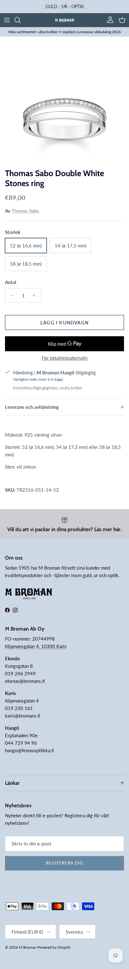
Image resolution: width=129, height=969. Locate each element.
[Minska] (10, 295)
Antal (10, 282)
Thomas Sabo (25, 211)
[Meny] (7, 20)
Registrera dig (64, 862)
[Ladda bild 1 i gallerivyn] (64, 101)
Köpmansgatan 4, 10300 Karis (36, 646)
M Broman (27, 947)
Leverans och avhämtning (32, 407)
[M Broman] (64, 20)
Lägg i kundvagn (64, 322)
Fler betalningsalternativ (65, 358)
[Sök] (21, 20)
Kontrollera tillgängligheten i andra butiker (47, 387)
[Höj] (35, 295)
